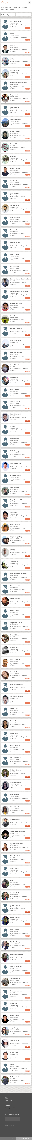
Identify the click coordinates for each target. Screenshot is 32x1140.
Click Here (12, 1119)
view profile (16, 24)
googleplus (13, 1108)
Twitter (9, 1108)
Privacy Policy (8, 1100)
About (6, 1098)
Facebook (5, 1108)
